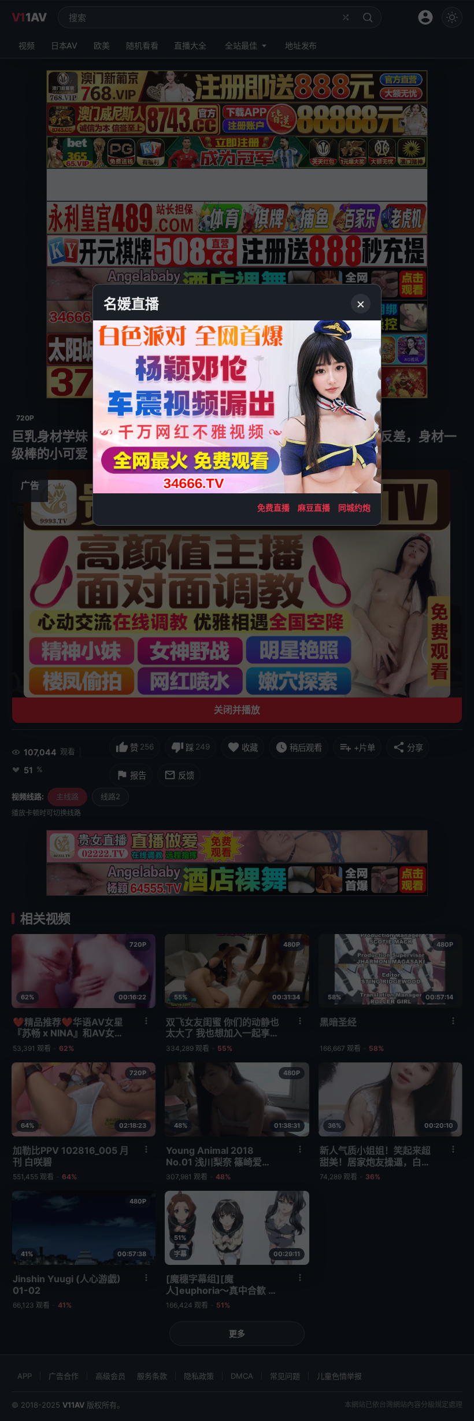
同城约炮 (354, 507)
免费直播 (273, 507)
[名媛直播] (237, 710)
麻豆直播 (314, 507)
